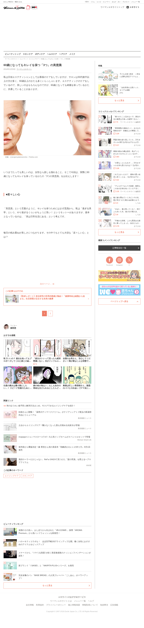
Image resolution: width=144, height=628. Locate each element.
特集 (100, 66)
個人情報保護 (74, 605)
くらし (93, 2)
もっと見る (47, 585)
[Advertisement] (72, 31)
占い (119, 2)
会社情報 (30, 605)
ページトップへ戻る (119, 301)
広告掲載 (114, 605)
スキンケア (28, 54)
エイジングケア (12, 476)
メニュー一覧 (135, 2)
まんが (114, 2)
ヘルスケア (52, 54)
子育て (87, 2)
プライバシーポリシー (56, 605)
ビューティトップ (13, 54)
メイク (72, 54)
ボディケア (40, 54)
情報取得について (90, 605)
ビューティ (106, 2)
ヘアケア (63, 54)
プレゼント (126, 2)
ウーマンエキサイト (24, 69)
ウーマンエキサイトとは (61, 601)
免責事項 (104, 605)
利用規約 (40, 605)
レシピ (99, 2)
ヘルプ (91, 601)
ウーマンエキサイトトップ (112, 7)
